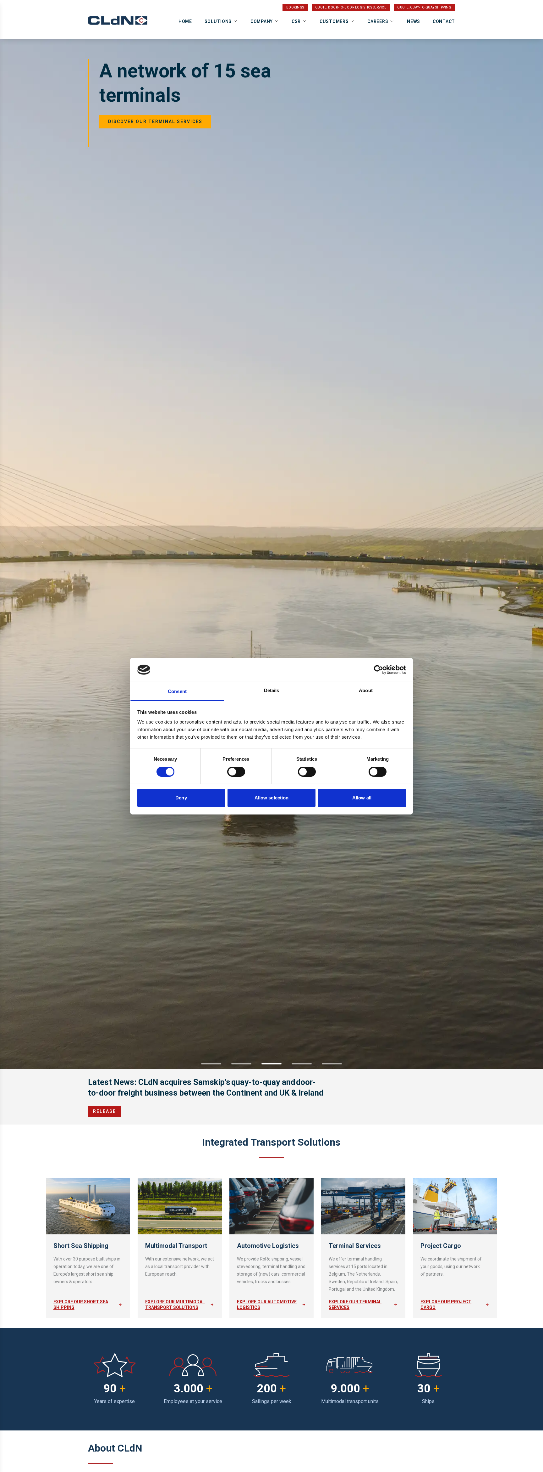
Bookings (295, 7)
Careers (377, 21)
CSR (296, 21)
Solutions (218, 21)
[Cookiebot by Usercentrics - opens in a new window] (378, 669)
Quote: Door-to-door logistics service (351, 7)
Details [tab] (271, 690)
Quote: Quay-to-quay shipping (424, 7)
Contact (444, 21)
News (413, 21)
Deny (181, 797)
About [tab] (366, 690)
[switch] (236, 772)
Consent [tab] (177, 691)
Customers (334, 21)
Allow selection (272, 797)
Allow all (361, 797)
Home (185, 21)
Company (261, 21)
